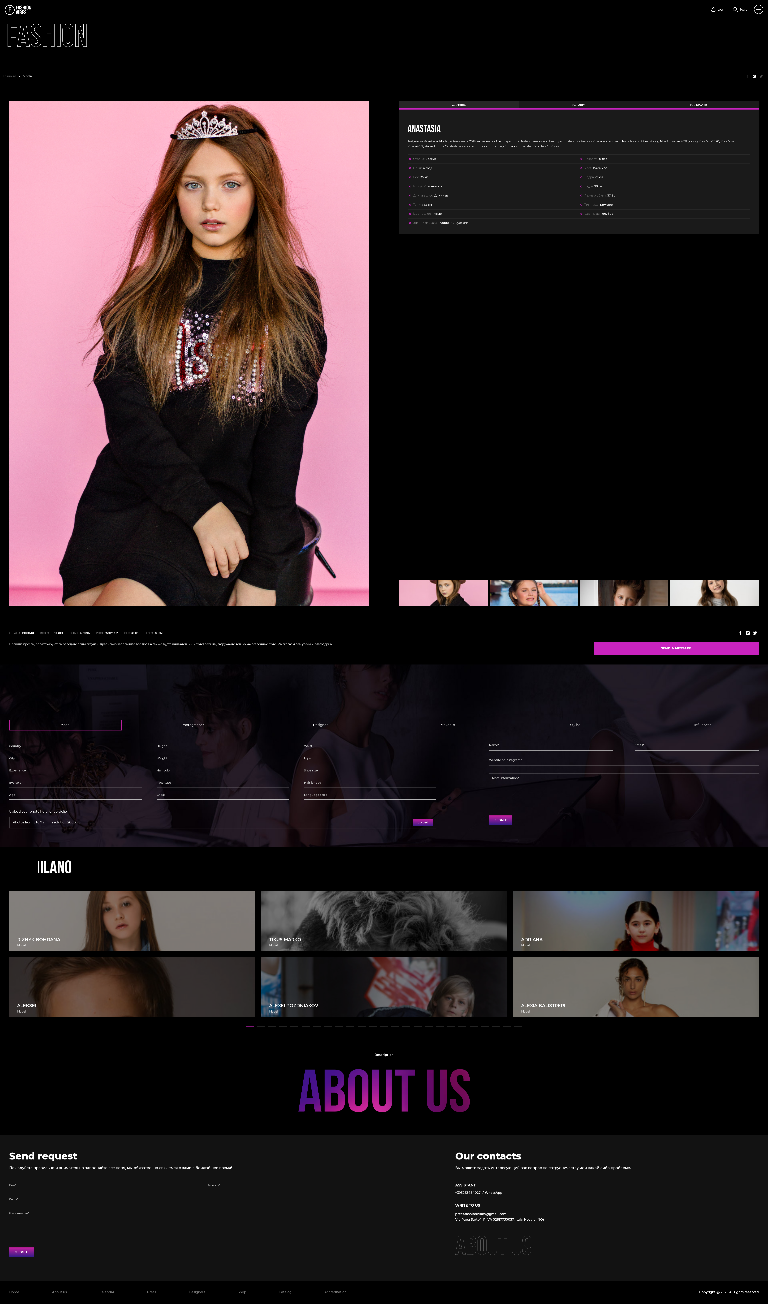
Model (28, 76)
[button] (250, 1026)
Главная (9, 76)
